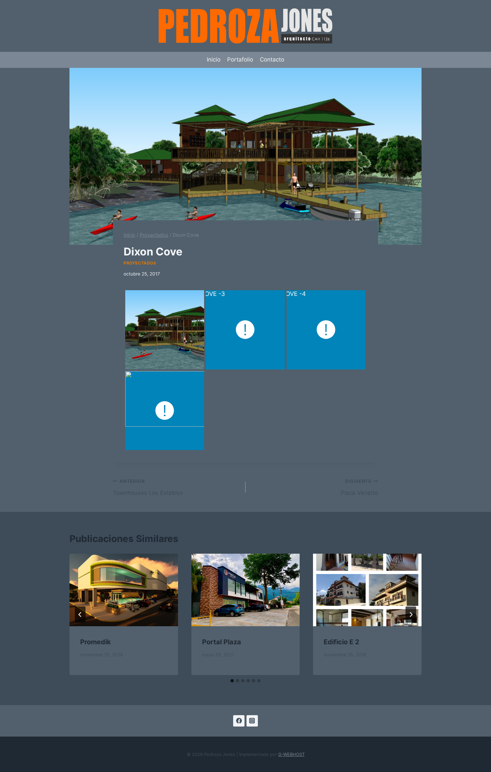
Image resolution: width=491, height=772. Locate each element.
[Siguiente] (410, 614)
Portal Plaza (221, 642)
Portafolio (240, 59)
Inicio (213, 59)
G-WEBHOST (291, 754)
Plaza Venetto (359, 487)
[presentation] (123, 590)
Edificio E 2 (341, 642)
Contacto (272, 59)
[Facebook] (238, 721)
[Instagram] (252, 721)
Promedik (95, 642)
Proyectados (140, 262)
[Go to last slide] (80, 614)
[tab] (232, 680)
